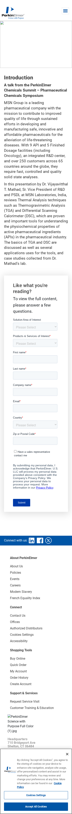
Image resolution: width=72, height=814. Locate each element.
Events (14, 579)
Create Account (20, 684)
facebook (40, 540)
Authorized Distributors (26, 628)
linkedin (31, 540)
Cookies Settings (36, 795)
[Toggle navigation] (65, 10)
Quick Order (18, 665)
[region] (36, 781)
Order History (19, 678)
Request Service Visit (24, 701)
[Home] (13, 13)
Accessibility (19, 641)
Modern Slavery (21, 592)
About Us (16, 566)
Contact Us (17, 615)
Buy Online (17, 658)
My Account (18, 671)
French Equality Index (25, 598)
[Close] (67, 754)
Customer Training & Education (32, 708)
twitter (48, 540)
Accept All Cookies (36, 806)
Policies (15, 572)
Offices (15, 622)
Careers (15, 585)
